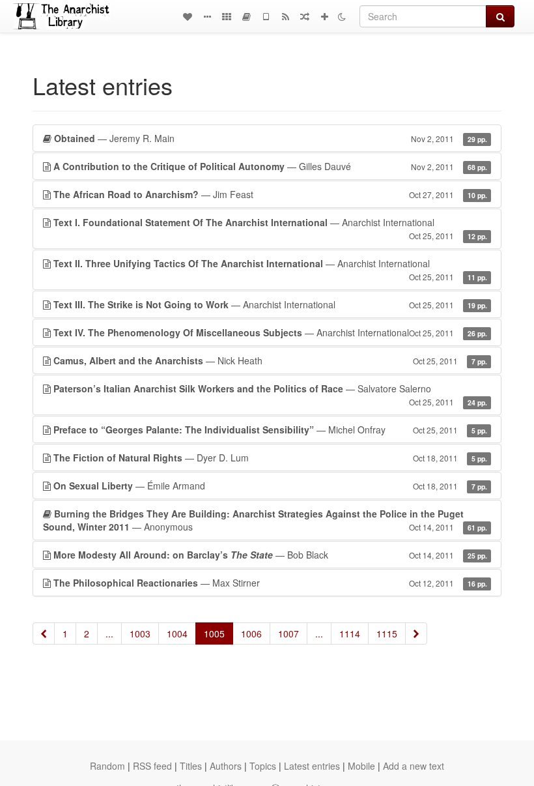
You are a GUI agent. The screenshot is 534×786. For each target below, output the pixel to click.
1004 (177, 633)
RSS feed (152, 765)
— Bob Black (270, 554)
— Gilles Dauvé (270, 166)
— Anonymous (265, 520)
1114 (349, 633)
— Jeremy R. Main (270, 138)
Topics (262, 765)
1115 (386, 633)
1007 (288, 633)
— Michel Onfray (270, 429)
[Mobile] (265, 16)
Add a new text (413, 765)
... (109, 633)
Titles (191, 765)
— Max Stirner (270, 582)
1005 (214, 633)
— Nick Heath (270, 360)
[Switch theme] (342, 16)
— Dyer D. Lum (270, 457)
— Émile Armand (270, 485)
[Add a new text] (324, 16)
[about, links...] (207, 16)
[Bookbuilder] (246, 16)
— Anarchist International (270, 228)
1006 (251, 633)
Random (107, 765)
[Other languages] (226, 16)
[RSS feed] (285, 16)
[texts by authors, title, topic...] (187, 16)
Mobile (361, 765)
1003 (140, 633)
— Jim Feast (270, 194)
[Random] (305, 16)
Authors (226, 765)
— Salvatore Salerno (270, 394)
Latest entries (312, 765)
